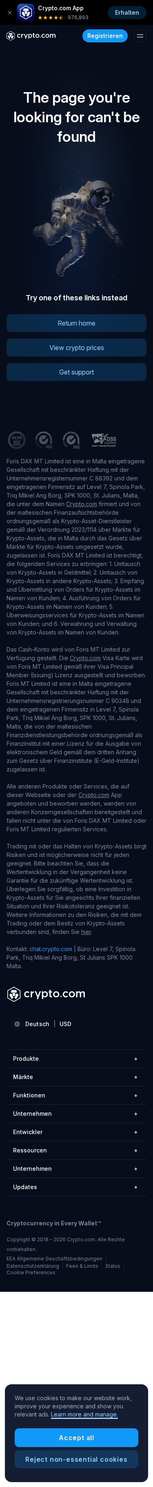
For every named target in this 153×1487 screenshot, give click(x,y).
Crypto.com (81, 503)
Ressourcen (75, 1150)
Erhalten (127, 12)
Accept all (76, 1438)
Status (112, 1266)
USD (65, 1023)
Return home (76, 323)
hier (86, 931)
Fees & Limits (82, 1266)
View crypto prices (76, 348)
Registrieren (105, 35)
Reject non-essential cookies (76, 1459)
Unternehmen (75, 1113)
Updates (75, 1186)
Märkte (75, 1076)
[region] (76, 1433)
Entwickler (75, 1131)
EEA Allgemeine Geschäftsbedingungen (54, 1259)
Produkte (75, 1058)
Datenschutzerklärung (33, 1266)
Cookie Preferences (31, 1273)
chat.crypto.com (50, 948)
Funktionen (75, 1095)
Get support (76, 372)
